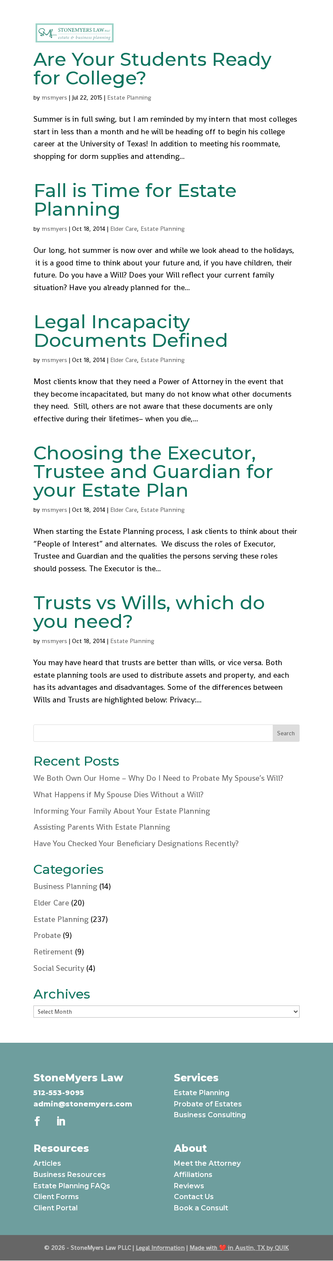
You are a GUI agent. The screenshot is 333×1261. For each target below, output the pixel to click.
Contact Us (194, 1197)
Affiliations (193, 1174)
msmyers (54, 97)
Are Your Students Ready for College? (152, 68)
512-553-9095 (58, 1093)
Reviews (189, 1186)
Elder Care (123, 229)
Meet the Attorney (207, 1163)
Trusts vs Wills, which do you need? (149, 612)
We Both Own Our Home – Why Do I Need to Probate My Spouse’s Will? (159, 778)
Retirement (53, 952)
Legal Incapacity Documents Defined (130, 331)
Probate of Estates (208, 1104)
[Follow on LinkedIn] (60, 1121)
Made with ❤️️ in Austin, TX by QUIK (239, 1247)
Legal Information (160, 1247)
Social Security (58, 968)
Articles (47, 1163)
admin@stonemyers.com (82, 1104)
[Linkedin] (183, 8)
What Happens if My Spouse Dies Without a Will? (118, 794)
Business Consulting (210, 1115)
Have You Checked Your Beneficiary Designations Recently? (135, 843)
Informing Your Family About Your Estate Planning (121, 811)
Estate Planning (129, 97)
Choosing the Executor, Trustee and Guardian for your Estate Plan (153, 471)
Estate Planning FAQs (71, 1186)
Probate (47, 935)
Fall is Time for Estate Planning (135, 199)
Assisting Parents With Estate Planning (101, 827)
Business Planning (65, 886)
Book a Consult (201, 1208)
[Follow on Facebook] (37, 1121)
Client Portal (55, 1208)
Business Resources (69, 1174)
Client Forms (56, 1197)
